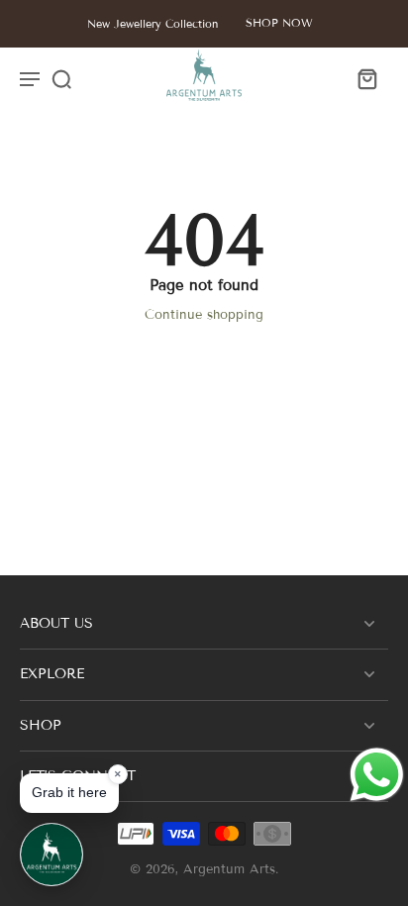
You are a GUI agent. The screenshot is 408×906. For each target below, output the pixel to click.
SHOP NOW (279, 23)
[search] (61, 78)
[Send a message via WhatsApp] (377, 775)
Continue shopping (204, 315)
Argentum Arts (229, 869)
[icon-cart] (366, 78)
